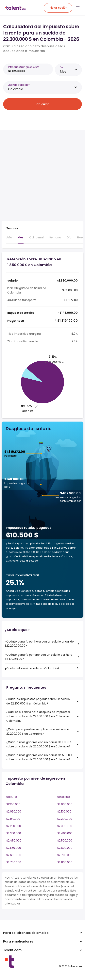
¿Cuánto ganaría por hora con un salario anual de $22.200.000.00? (39, 644)
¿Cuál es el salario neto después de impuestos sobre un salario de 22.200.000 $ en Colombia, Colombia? (38, 716)
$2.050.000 (13, 811)
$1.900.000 (64, 797)
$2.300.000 (64, 826)
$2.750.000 (13, 862)
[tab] (9, 239)
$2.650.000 (13, 855)
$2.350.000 (13, 833)
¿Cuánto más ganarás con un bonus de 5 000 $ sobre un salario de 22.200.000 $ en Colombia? (39, 757)
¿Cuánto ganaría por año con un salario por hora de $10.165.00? (38, 657)
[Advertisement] (42, 176)
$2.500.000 (64, 841)
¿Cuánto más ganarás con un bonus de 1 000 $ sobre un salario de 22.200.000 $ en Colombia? (39, 744)
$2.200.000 (64, 819)
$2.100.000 (64, 811)
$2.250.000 (13, 826)
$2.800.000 (64, 862)
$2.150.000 (13, 819)
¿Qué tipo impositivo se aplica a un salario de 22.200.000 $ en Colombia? (37, 731)
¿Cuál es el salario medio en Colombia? (32, 668)
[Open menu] (78, 7)
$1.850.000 (13, 797)
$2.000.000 (64, 804)
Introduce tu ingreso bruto (23, 67)
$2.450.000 (13, 841)
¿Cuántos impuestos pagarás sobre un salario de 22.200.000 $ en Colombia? (38, 701)
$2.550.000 (13, 848)
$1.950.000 (13, 804)
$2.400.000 (65, 833)
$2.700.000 (64, 855)
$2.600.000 (64, 848)
